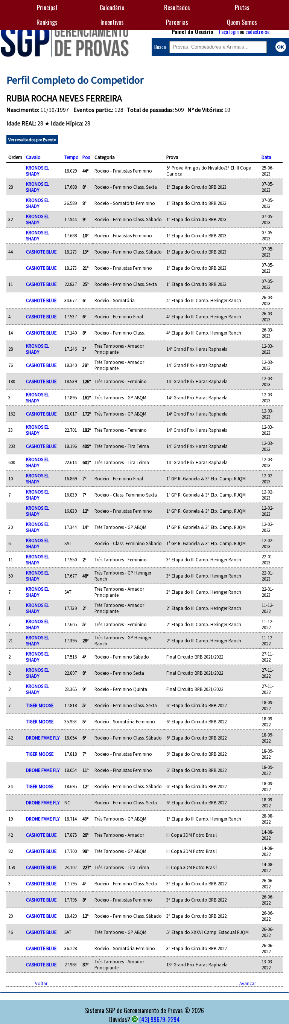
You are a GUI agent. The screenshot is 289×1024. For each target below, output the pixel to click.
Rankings (47, 22)
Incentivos (112, 22)
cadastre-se (257, 31)
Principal (47, 7)
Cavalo (33, 157)
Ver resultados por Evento (32, 139)
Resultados (177, 7)
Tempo (71, 157)
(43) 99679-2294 (159, 1019)
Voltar (41, 983)
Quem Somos (242, 22)
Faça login (229, 31)
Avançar (247, 983)
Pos (86, 157)
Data (266, 157)
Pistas (242, 7)
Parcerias (177, 22)
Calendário (112, 7)
